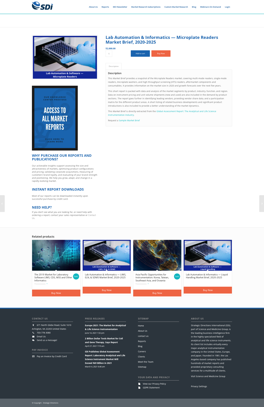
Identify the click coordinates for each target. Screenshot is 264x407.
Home (141, 325)
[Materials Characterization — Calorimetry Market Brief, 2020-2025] (2, 203)
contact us (143, 336)
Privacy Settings (199, 386)
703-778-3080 (44, 332)
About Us (142, 330)
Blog (140, 346)
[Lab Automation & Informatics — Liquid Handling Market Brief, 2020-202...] (261, 203)
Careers (142, 351)
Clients (141, 356)
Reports (142, 341)
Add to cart (140, 53)
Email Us (41, 336)
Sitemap (142, 366)
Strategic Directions (50, 403)
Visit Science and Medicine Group (208, 376)
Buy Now (161, 53)
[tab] (114, 66)
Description (114, 66)
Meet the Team (145, 361)
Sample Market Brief (129, 120)
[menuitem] (93, 7)
